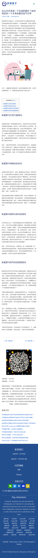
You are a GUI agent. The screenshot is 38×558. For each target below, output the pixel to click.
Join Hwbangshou (29, 542)
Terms (20, 542)
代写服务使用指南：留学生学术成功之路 (14, 432)
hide (14, 100)
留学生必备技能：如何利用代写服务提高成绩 (15, 437)
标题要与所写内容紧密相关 (11, 110)
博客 (19, 470)
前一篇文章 (8, 341)
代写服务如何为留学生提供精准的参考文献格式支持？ (18, 414)
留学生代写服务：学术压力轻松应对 (12, 435)
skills (4, 16)
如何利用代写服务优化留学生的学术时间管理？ (16, 420)
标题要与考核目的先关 (9, 106)
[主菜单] (34, 4)
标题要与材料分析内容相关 (11, 108)
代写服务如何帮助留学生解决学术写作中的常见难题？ (18, 417)
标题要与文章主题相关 (9, 103)
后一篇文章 (29, 341)
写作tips (19, 475)
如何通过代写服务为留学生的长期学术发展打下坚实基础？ (19, 423)
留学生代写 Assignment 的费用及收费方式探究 (16, 426)
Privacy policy (13, 542)
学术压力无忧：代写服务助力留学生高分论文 (15, 440)
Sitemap (19, 544)
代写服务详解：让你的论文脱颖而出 (12, 429)
